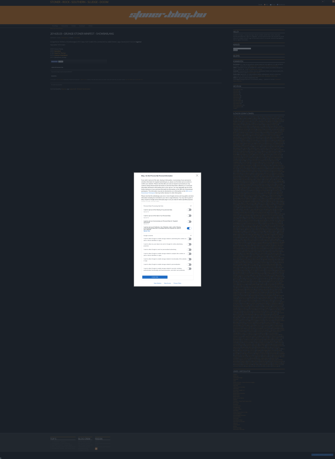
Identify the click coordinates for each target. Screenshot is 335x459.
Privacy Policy (177, 283)
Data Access (167, 283)
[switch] (189, 210)
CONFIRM (155, 277)
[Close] (197, 176)
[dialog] (167, 229)
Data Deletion (157, 283)
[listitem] (167, 206)
